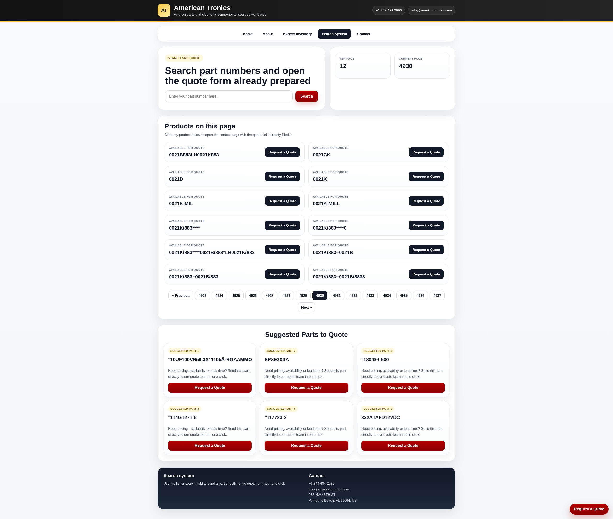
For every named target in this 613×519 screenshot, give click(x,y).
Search (306, 96)
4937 (437, 295)
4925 (236, 295)
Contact (363, 34)
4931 (337, 295)
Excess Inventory (297, 34)
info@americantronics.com (431, 10)
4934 (387, 295)
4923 (202, 295)
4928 (286, 295)
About (268, 34)
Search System (334, 34)
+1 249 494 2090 (389, 10)
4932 (353, 295)
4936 (420, 295)
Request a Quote (210, 388)
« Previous (181, 295)
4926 (253, 295)
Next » (306, 307)
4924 (219, 295)
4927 (269, 295)
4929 (303, 295)
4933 (370, 295)
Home (248, 34)
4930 (320, 295)
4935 (404, 295)
